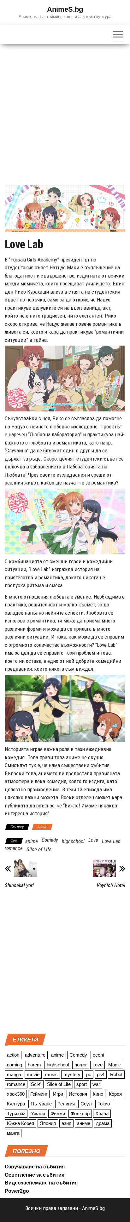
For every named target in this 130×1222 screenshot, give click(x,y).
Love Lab (111, 841)
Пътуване (41, 1103)
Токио (104, 1103)
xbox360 (16, 1094)
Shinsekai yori (19, 885)
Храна (102, 1113)
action (13, 1055)
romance (14, 848)
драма (102, 1123)
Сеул (86, 1103)
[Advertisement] (65, 112)
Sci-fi (36, 1084)
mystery (71, 1074)
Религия (66, 1103)
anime (31, 841)
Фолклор (80, 1113)
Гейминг (38, 1094)
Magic (114, 1064)
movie (33, 1074)
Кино (98, 1094)
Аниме (42, 827)
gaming (14, 1064)
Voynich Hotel (111, 885)
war (96, 1084)
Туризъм (16, 1113)
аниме (83, 1123)
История (78, 1094)
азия (66, 1123)
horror (80, 1064)
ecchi (98, 1055)
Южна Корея (20, 1123)
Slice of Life (39, 849)
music (51, 1074)
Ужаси (38, 1113)
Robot (116, 1074)
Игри (58, 1094)
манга (13, 1133)
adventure (35, 1055)
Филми (57, 1113)
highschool (73, 841)
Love (93, 840)
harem (34, 1064)
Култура (16, 1103)
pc (88, 1074)
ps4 (100, 1074)
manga (14, 1074)
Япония (48, 1123)
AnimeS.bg (65, 9)
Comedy (50, 840)
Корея (115, 1094)
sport (81, 1084)
